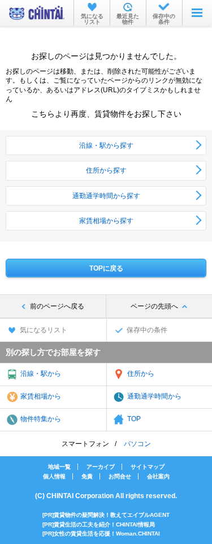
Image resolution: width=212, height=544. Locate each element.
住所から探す (106, 170)
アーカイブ (100, 467)
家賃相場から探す (106, 221)
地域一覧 (59, 467)
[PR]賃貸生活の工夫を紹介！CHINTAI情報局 (98, 524)
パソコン (137, 443)
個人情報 (54, 476)
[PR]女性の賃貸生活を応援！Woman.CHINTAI (101, 533)
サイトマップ (148, 467)
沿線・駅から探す (106, 145)
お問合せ (120, 476)
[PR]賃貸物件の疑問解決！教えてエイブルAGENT (106, 515)
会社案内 (158, 476)
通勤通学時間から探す (106, 196)
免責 (87, 476)
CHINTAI (36, 13)
